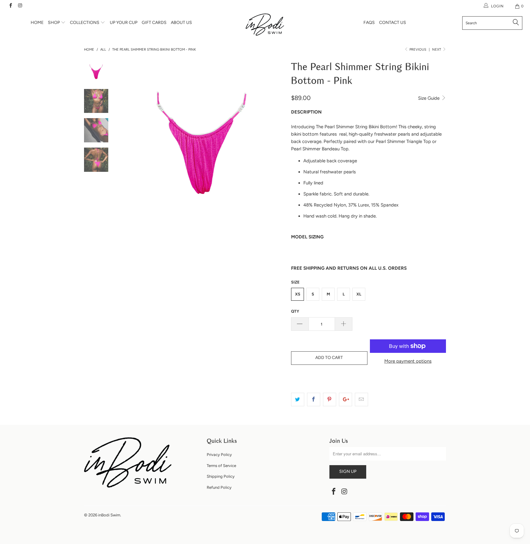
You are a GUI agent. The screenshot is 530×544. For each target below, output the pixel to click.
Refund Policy (219, 487)
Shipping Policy (221, 476)
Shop (54, 22)
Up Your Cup (123, 22)
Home (37, 22)
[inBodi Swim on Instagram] (19, 6)
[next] (276, 143)
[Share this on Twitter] (297, 399)
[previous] (127, 143)
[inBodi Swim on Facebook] (10, 6)
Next (437, 50)
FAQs (369, 22)
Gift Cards (154, 22)
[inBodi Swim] (265, 24)
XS (297, 294)
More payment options (408, 361)
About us (181, 22)
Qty (295, 311)
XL (358, 294)
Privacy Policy (219, 454)
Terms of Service (221, 465)
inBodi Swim (109, 515)
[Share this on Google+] (345, 399)
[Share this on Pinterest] (329, 399)
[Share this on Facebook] (313, 399)
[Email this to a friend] (361, 399)
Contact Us (392, 22)
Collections (85, 22)
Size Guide (429, 98)
